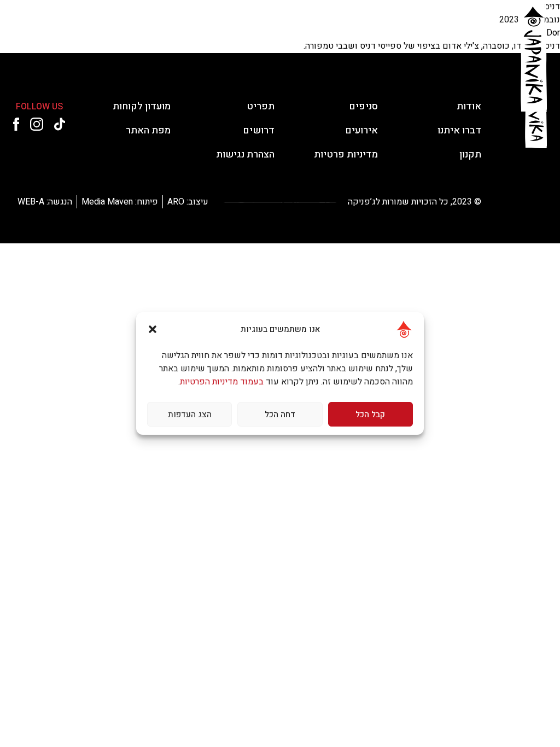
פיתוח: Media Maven (119, 201)
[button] (152, 329)
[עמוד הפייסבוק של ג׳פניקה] (66, 37)
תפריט (323, 37)
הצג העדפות (190, 414)
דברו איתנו (159, 37)
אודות (400, 37)
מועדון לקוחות (283, 37)
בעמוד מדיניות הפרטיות (222, 381)
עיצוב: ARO (187, 201)
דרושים (197, 37)
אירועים (240, 37)
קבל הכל (370, 414)
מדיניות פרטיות (346, 154)
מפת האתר (148, 130)
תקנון (470, 154)
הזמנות (437, 37)
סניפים (362, 37)
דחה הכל (280, 414)
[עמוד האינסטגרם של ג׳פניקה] (89, 37)
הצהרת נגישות (123, 37)
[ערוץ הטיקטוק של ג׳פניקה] (114, 37)
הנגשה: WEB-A (45, 201)
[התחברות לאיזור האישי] (43, 37)
